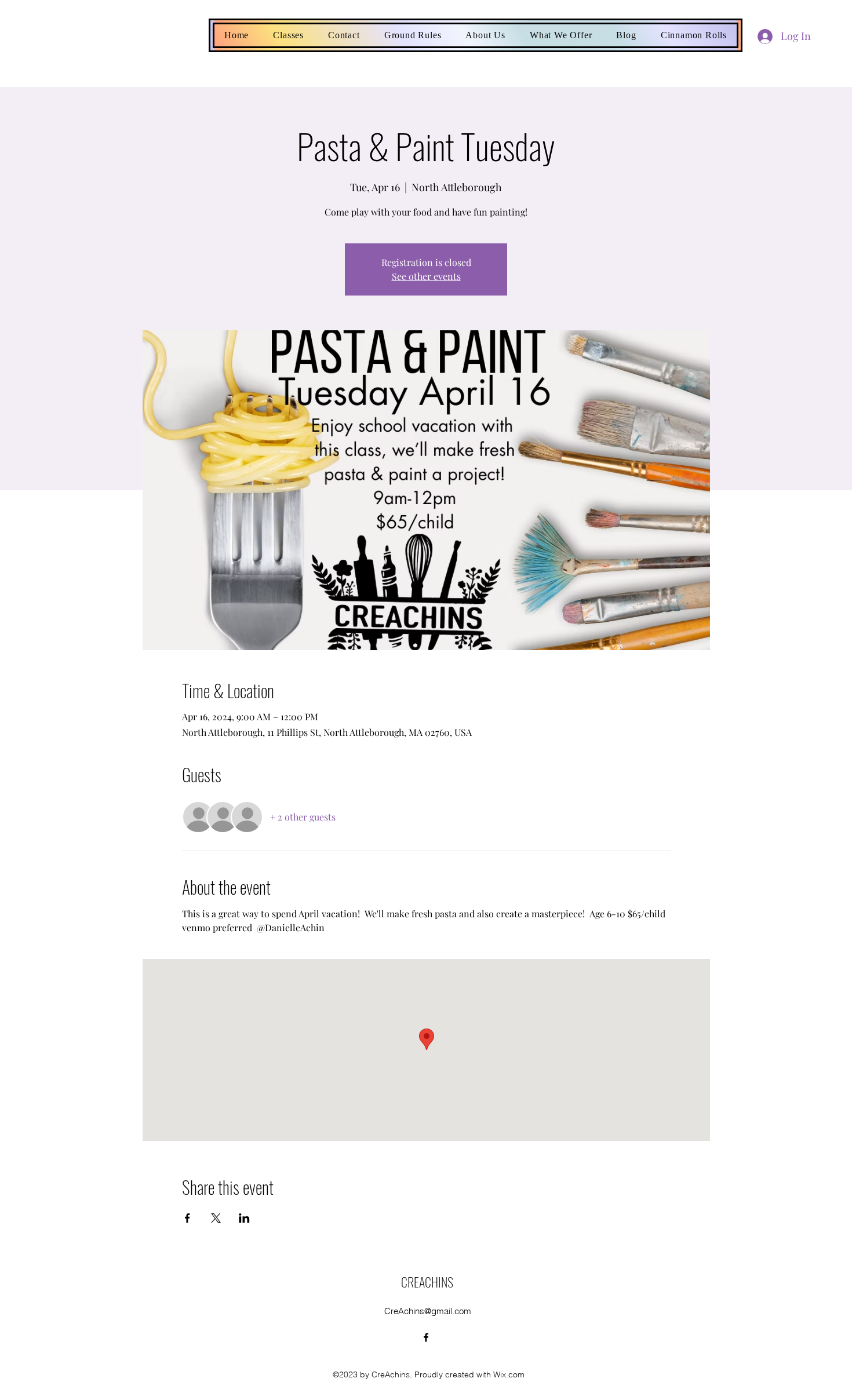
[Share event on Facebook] (187, 1218)
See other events (426, 276)
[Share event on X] (215, 1218)
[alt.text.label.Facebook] (426, 1337)
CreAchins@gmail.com (427, 1311)
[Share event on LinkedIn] (244, 1218)
